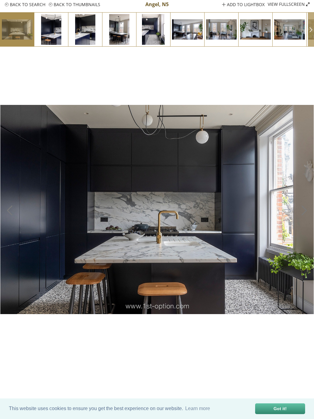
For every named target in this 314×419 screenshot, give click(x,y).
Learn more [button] (197, 408)
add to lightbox (245, 4)
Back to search (27, 4)
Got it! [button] (280, 408)
